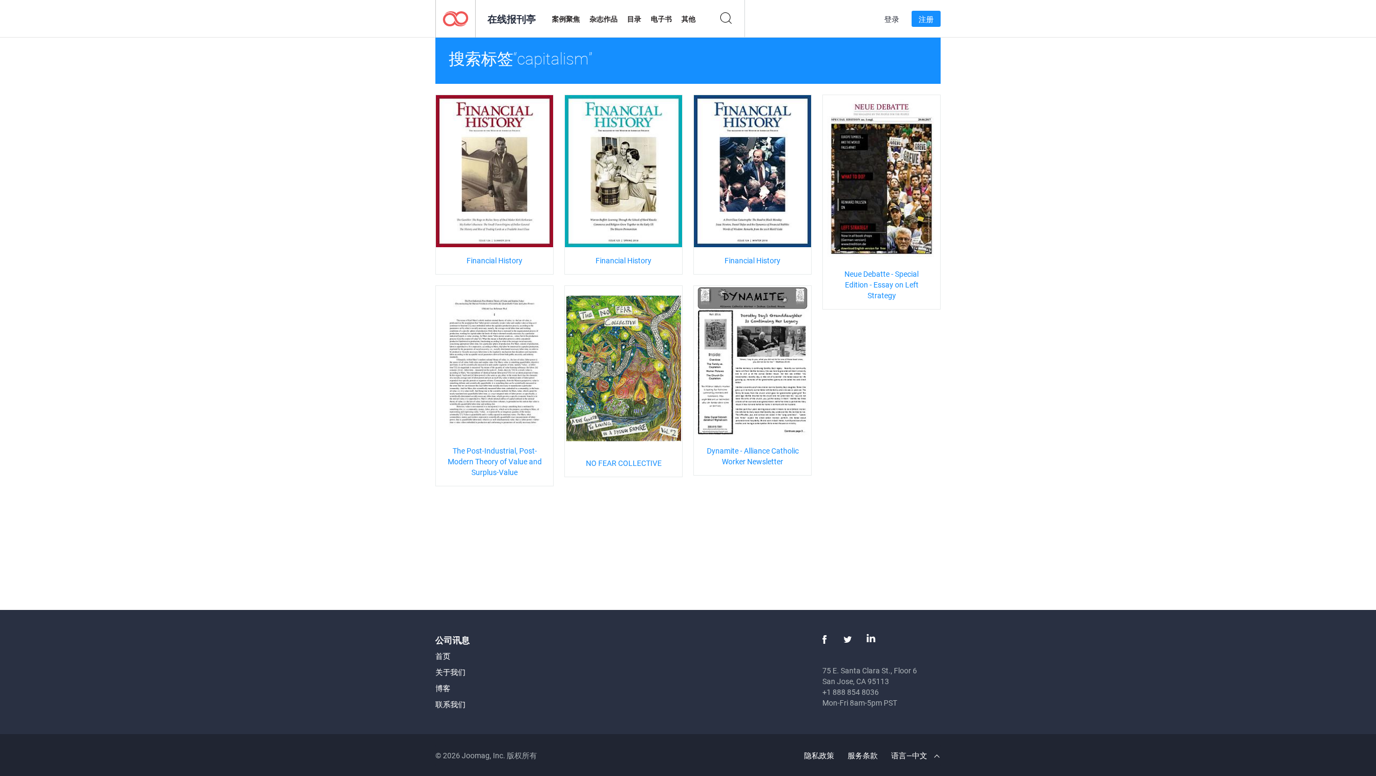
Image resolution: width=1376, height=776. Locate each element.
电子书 (661, 19)
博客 (442, 688)
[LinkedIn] (871, 639)
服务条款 (863, 755)
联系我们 (450, 704)
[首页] (455, 18)
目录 (634, 19)
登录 (891, 19)
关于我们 (450, 672)
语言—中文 (910, 755)
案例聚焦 (566, 19)
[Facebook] (824, 639)
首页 (442, 656)
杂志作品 (604, 19)
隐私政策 (819, 755)
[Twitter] (847, 639)
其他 (689, 19)
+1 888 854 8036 (850, 692)
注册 (926, 19)
